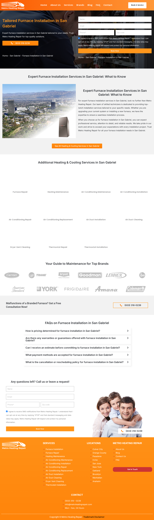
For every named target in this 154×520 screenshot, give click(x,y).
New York (97, 467)
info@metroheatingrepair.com (78, 504)
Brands (80, 5)
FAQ (98, 5)
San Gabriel (15, 55)
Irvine (95, 460)
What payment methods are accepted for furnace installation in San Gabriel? (69, 354)
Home (43, 5)
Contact (107, 5)
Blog (89, 5)
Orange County (99, 453)
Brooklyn (97, 474)
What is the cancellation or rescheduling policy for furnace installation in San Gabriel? (75, 362)
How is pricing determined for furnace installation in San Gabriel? (63, 330)
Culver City (98, 449)
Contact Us (121, 456)
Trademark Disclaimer (93, 517)
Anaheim (96, 481)
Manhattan (97, 477)
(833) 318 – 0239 (73, 501)
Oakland (96, 470)
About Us (55, 5)
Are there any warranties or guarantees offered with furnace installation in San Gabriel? (71, 339)
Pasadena (97, 456)
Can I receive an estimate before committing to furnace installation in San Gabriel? (73, 347)
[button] (77, 330)
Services (68, 5)
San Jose (97, 463)
